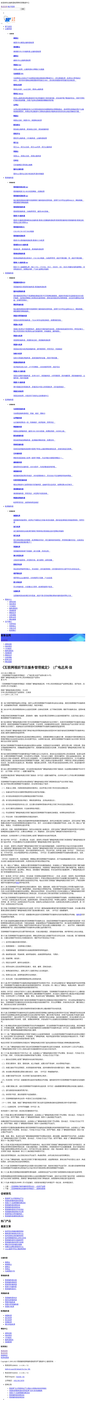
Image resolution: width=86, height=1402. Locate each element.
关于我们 (8, 621)
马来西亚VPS (10, 1271)
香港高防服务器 (11, 1284)
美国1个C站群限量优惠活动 (15, 1203)
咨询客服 (4, 640)
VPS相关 (12, 606)
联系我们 (12, 630)
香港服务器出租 (11, 1280)
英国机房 (8, 1322)
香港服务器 (9, 178)
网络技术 (12, 613)
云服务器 (8, 29)
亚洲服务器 (9, 399)
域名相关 (12, 604)
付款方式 (12, 628)
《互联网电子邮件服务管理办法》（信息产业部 (27, 1186)
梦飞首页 (8, 26)
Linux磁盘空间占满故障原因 (15, 1249)
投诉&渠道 (5, 1357)
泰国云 (7, 1262)
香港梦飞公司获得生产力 (14, 1198)
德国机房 (8, 1315)
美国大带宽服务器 (11, 1304)
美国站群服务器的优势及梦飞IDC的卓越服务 (25, 1390)
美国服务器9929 (11, 1298)
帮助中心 (8, 599)
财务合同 (12, 617)
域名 (17, 883)
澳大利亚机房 (10, 1324)
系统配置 (12, 610)
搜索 (23, 9)
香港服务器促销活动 (12, 1207)
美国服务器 (9, 273)
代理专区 (12, 624)
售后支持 (4, 6)
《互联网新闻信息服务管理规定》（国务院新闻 (27, 1188)
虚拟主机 (12, 602)
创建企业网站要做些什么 (14, 1247)
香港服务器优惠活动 (12, 1205)
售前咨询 (4, 1351)
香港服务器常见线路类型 (14, 1240)
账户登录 (11, 6)
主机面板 (12, 615)
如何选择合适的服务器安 (14, 1236)
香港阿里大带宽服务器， (14, 1214)
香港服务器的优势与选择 (14, 1242)
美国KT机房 (9, 1306)
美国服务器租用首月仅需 (14, 1212)
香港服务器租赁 (11, 1282)
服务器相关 (13, 608)
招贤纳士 (12, 626)
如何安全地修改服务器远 (14, 1231)
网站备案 (12, 619)
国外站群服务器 (11, 1300)
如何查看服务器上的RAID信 (15, 1238)
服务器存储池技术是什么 (14, 1233)
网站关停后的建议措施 (13, 1244)
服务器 (78, 914)
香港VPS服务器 (11, 1287)
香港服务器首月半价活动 (14, 1209)
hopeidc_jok (20, 1377)
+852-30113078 (18, 1380)
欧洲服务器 (9, 506)
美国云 (7, 1269)
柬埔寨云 (8, 1264)
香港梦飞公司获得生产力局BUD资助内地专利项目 (27, 1388)
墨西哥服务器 (10, 1302)
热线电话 (4, 1355)
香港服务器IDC (10, 1289)
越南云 (7, 1267)
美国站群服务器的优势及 (14, 1200)
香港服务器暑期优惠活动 (14, 1216)
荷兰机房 (8, 1320)
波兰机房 (8, 1318)
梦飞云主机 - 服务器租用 (10, 1253)
